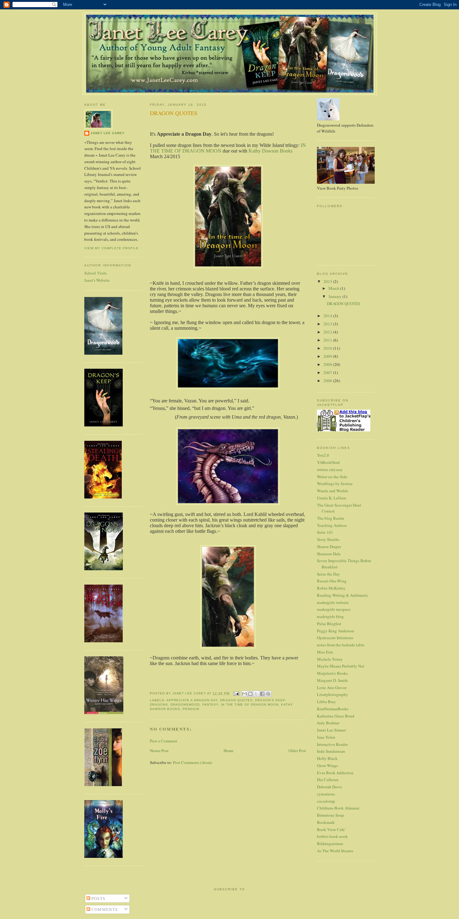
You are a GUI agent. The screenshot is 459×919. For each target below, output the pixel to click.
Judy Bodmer (328, 723)
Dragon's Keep (270, 700)
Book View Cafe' (331, 829)
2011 (328, 340)
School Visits (95, 273)
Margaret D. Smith (332, 680)
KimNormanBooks (332, 709)
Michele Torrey (330, 659)
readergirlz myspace (334, 609)
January (335, 296)
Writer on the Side (332, 476)
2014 (328, 315)
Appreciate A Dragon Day (192, 700)
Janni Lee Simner (331, 730)
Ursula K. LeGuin (331, 498)
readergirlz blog (330, 616)
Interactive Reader (332, 744)
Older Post (297, 750)
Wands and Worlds (332, 491)
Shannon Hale (329, 554)
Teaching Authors (332, 525)
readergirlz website (333, 602)
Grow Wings (327, 765)
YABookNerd (328, 462)
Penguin (191, 709)
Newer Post (159, 750)
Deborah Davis (329, 787)
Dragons (159, 704)
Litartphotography (332, 694)
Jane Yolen (326, 737)
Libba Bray (326, 701)
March (334, 288)
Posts (98, 898)
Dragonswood (185, 704)
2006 (328, 380)
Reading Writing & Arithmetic (342, 595)
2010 (328, 348)
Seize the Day (328, 574)
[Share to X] (256, 694)
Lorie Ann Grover (332, 687)
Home (229, 750)
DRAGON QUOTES (343, 303)
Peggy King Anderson (335, 631)
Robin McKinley (331, 588)
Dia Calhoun (327, 779)
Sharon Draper (329, 546)
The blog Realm (330, 518)
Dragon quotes (236, 700)
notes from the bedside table (340, 645)
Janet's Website (97, 280)
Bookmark (326, 822)
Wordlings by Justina (335, 483)
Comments (104, 909)
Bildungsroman (330, 843)
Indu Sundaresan (331, 751)
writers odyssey (330, 469)
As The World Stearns (335, 850)
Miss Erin (325, 652)
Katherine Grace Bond (335, 716)
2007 (328, 372)
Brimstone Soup (330, 815)
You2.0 (323, 455)
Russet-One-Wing (332, 581)
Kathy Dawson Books (270, 150)
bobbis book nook (332, 836)
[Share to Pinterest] (268, 694)
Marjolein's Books (332, 673)
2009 (328, 356)
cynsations (326, 794)
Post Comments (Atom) (192, 762)
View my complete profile (111, 248)
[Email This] (244, 694)
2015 (328, 281)
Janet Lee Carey (108, 133)
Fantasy (210, 704)
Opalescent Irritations (335, 637)
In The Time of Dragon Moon (249, 704)
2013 (328, 324)
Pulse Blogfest (329, 623)
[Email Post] (236, 693)
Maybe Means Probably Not (340, 666)
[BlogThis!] (250, 694)
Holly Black (327, 758)
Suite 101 (325, 532)
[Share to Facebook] (262, 694)
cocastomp (326, 801)
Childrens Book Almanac (338, 808)
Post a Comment (163, 741)
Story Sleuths (328, 539)
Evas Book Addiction (335, 773)
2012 (328, 332)
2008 (328, 364)
